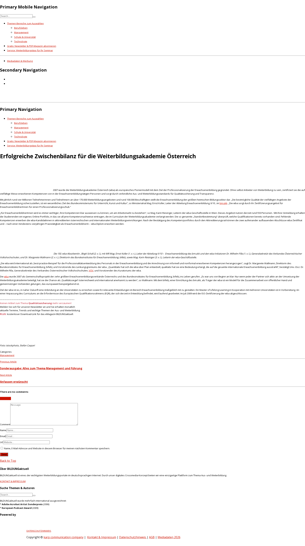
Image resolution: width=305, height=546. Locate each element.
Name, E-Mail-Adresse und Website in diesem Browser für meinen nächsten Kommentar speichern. (57, 448)
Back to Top (8, 461)
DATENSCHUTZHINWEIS (38, 530)
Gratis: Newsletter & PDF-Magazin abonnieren (31, 46)
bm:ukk (223, 203)
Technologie (20, 41)
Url (1, 442)
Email (3, 436)
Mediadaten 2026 (169, 537)
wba (6, 276)
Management (21, 32)
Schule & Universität (25, 37)
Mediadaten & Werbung (20, 61)
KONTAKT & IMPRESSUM (13, 481)
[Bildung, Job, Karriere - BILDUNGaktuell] (57, 98)
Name (3, 430)
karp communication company (63, 537)
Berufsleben (21, 27)
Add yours (5, 398)
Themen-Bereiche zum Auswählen (25, 23)
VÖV (91, 270)
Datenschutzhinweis (133, 537)
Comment (5, 424)
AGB (152, 537)
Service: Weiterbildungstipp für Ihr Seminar (30, 50)
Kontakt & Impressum (101, 537)
